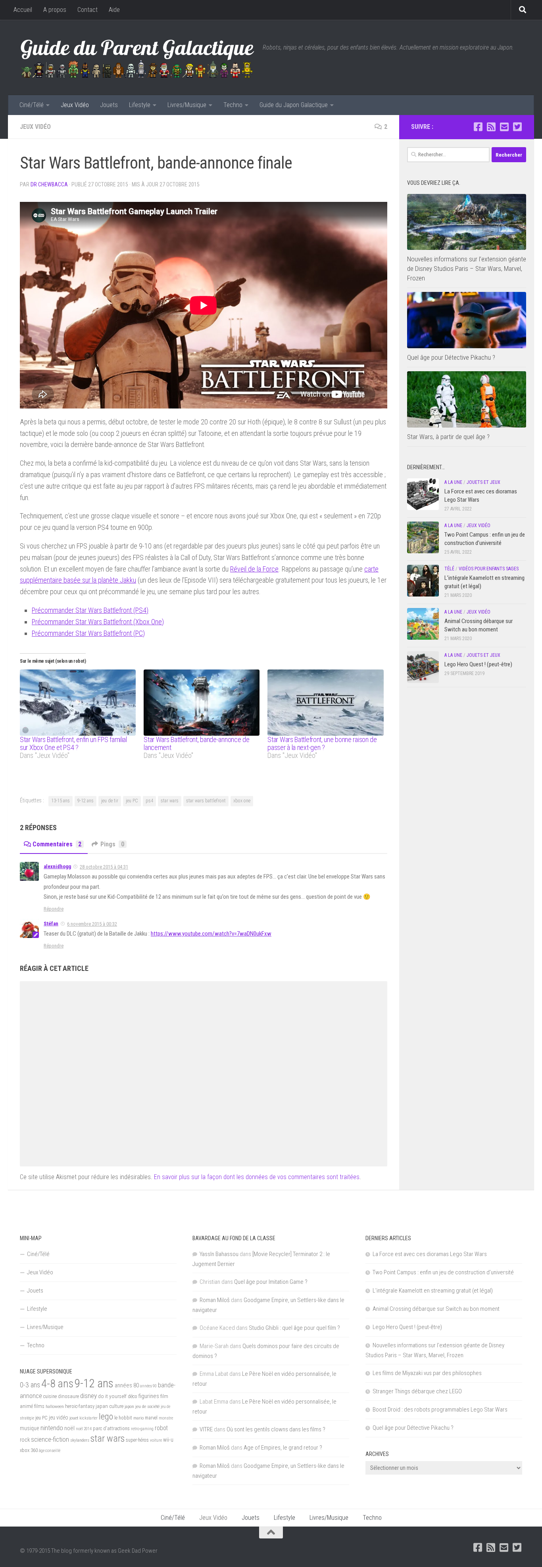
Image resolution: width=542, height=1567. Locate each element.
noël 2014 (84, 1428)
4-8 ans (57, 1383)
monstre (166, 1418)
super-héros (137, 1440)
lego (106, 1416)
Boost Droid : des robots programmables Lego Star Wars (440, 1409)
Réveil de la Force (254, 569)
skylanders (79, 1440)
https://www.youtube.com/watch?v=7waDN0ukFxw (211, 933)
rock (25, 1440)
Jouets (109, 105)
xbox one (241, 801)
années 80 (127, 1385)
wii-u (168, 1440)
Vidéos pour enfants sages (489, 569)
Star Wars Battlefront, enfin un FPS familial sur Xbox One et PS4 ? (73, 743)
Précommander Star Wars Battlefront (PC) (88, 633)
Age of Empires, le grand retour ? (283, 1447)
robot (161, 1428)
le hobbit (123, 1418)
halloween (55, 1406)
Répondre (53, 909)
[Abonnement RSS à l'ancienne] (491, 127)
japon (129, 1406)
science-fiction (50, 1439)
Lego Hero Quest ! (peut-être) (478, 664)
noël (69, 1428)
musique (29, 1428)
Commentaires (57, 844)
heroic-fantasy (79, 1406)
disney (88, 1396)
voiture (156, 1440)
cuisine (50, 1396)
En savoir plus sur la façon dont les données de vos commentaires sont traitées (256, 1177)
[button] (466, 222)
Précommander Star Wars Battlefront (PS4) (90, 610)
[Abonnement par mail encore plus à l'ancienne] (504, 127)
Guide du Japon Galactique (293, 105)
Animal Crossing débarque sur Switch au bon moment (436, 1308)
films (39, 1406)
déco (132, 1396)
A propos (54, 9)
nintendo (51, 1428)
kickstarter (88, 1418)
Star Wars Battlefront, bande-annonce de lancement (196, 743)
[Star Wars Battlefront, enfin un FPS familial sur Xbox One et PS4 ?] (78, 702)
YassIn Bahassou (219, 1254)
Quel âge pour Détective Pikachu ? (451, 357)
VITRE (206, 1429)
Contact (87, 9)
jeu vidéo (58, 1417)
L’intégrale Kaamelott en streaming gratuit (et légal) (433, 1290)
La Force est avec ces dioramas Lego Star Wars (430, 1254)
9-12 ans (85, 801)
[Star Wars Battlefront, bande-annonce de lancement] (201, 702)
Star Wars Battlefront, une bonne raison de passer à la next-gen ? (322, 743)
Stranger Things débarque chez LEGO (417, 1391)
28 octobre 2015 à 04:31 (104, 867)
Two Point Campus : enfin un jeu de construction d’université (443, 1272)
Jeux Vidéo (75, 105)
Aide (114, 9)
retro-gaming (142, 1428)
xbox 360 (29, 1450)
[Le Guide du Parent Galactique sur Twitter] (517, 127)
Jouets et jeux (483, 482)
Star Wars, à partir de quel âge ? (448, 437)
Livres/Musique (186, 105)
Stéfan (51, 923)
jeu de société (147, 1406)
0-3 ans (30, 1385)
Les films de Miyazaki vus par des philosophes (427, 1373)
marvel (151, 1418)
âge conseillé (49, 1450)
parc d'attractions (111, 1428)
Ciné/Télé (31, 105)
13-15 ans (60, 801)
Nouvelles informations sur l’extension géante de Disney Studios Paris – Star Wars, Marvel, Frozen (466, 268)
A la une (453, 482)
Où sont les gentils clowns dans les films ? (276, 1429)
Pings (112, 844)
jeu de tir (109, 801)
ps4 (149, 801)
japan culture (109, 1406)
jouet (73, 1418)
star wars (170, 801)
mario (138, 1418)
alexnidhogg (57, 866)
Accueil (22, 9)
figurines (148, 1396)
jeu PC (132, 801)
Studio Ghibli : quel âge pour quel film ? (294, 1327)
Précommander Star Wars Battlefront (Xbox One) (98, 622)
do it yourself (112, 1396)
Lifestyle (139, 105)
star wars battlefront (206, 801)
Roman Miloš (215, 1300)
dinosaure (68, 1396)
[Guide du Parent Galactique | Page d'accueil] (137, 57)
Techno (232, 105)
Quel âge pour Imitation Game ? (271, 1281)
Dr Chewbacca (49, 184)
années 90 (148, 1386)
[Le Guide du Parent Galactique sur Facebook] (478, 127)
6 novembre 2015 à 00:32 (92, 924)
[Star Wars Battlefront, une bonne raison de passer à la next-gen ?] (325, 702)
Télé (449, 569)
